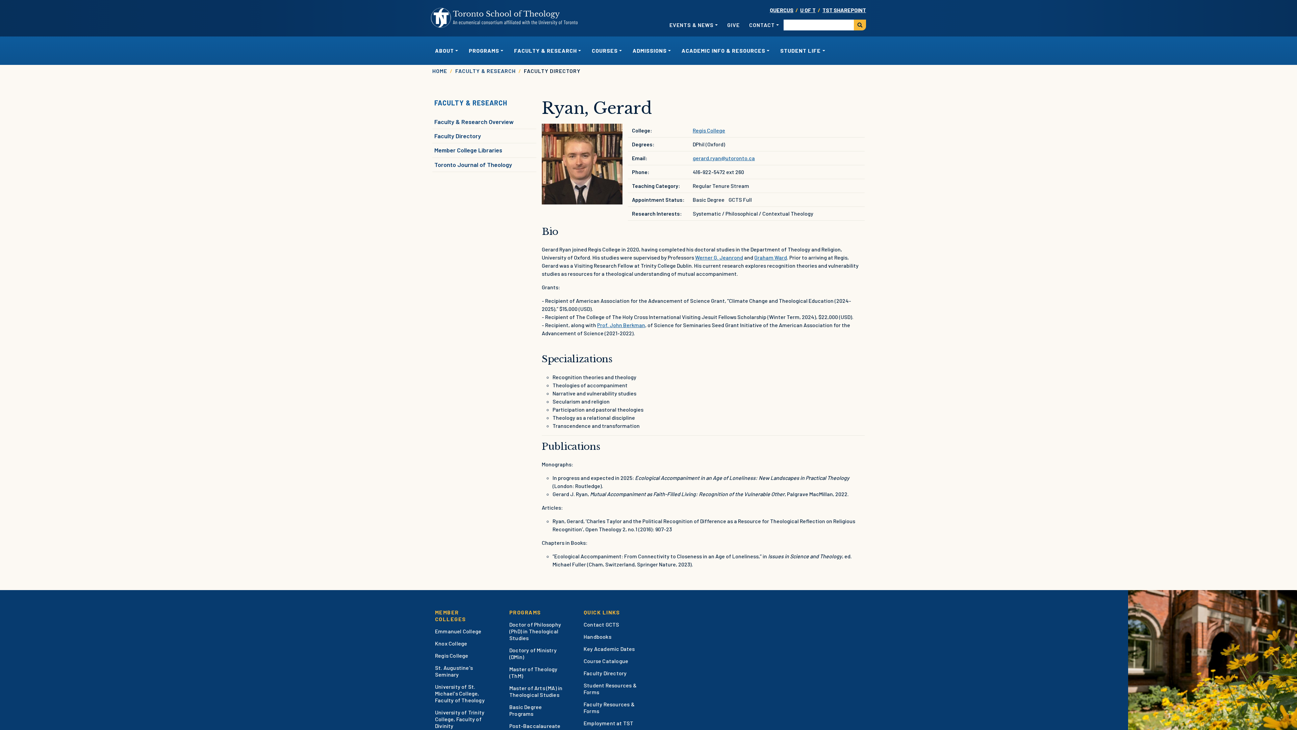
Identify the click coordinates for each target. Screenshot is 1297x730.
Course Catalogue (606, 661)
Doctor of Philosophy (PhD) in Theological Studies (535, 631)
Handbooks (597, 636)
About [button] (444, 50)
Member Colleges (450, 615)
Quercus (781, 10)
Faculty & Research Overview (474, 121)
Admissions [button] (650, 50)
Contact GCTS (601, 624)
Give (733, 25)
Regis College (709, 130)
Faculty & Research (485, 71)
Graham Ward (770, 257)
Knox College (451, 643)
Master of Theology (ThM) (533, 672)
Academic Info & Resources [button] (723, 50)
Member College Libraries (468, 150)
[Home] (505, 18)
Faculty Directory (457, 136)
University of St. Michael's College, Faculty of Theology (460, 693)
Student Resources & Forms (610, 688)
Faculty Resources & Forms (609, 707)
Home (439, 71)
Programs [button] (484, 50)
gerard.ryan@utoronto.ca (724, 158)
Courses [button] (605, 50)
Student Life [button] (800, 50)
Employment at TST (608, 723)
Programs (525, 612)
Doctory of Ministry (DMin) (533, 653)
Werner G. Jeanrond (719, 257)
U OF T (808, 10)
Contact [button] (762, 25)
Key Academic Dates (609, 649)
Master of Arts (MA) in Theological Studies (535, 691)
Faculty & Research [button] (545, 50)
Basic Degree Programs (525, 710)
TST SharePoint (844, 10)
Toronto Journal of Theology (473, 164)
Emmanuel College (458, 631)
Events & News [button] (691, 25)
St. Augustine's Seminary (454, 671)
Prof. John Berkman (621, 325)
